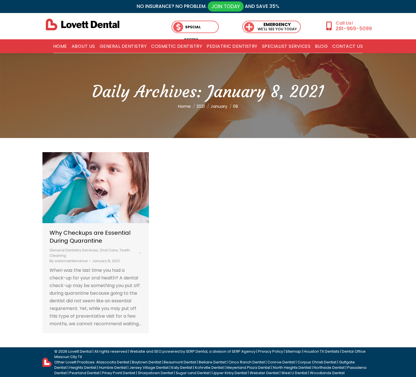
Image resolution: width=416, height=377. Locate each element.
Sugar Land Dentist (193, 373)
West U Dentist (294, 373)
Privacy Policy (270, 351)
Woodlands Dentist (327, 373)
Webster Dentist (264, 373)
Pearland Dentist (84, 373)
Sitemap (293, 351)
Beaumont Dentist (180, 362)
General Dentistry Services (74, 250)
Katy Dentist (181, 367)
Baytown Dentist (146, 362)
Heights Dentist (83, 367)
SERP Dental (196, 351)
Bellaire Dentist (212, 362)
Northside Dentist (329, 367)
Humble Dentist (113, 367)
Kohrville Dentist (209, 367)
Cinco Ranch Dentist (246, 362)
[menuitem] (60, 46)
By (69, 261)
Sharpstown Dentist (155, 373)
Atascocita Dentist (112, 362)
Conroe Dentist (281, 362)
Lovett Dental (80, 351)
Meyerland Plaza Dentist (248, 367)
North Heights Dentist (292, 367)
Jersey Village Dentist (149, 367)
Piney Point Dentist (118, 373)
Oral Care (109, 250)
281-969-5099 (354, 28)
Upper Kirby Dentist (229, 373)
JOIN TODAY (225, 6)
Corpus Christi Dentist (316, 362)
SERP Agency (244, 351)
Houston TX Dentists (321, 351)
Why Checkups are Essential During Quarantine (90, 237)
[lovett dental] (82, 24)
